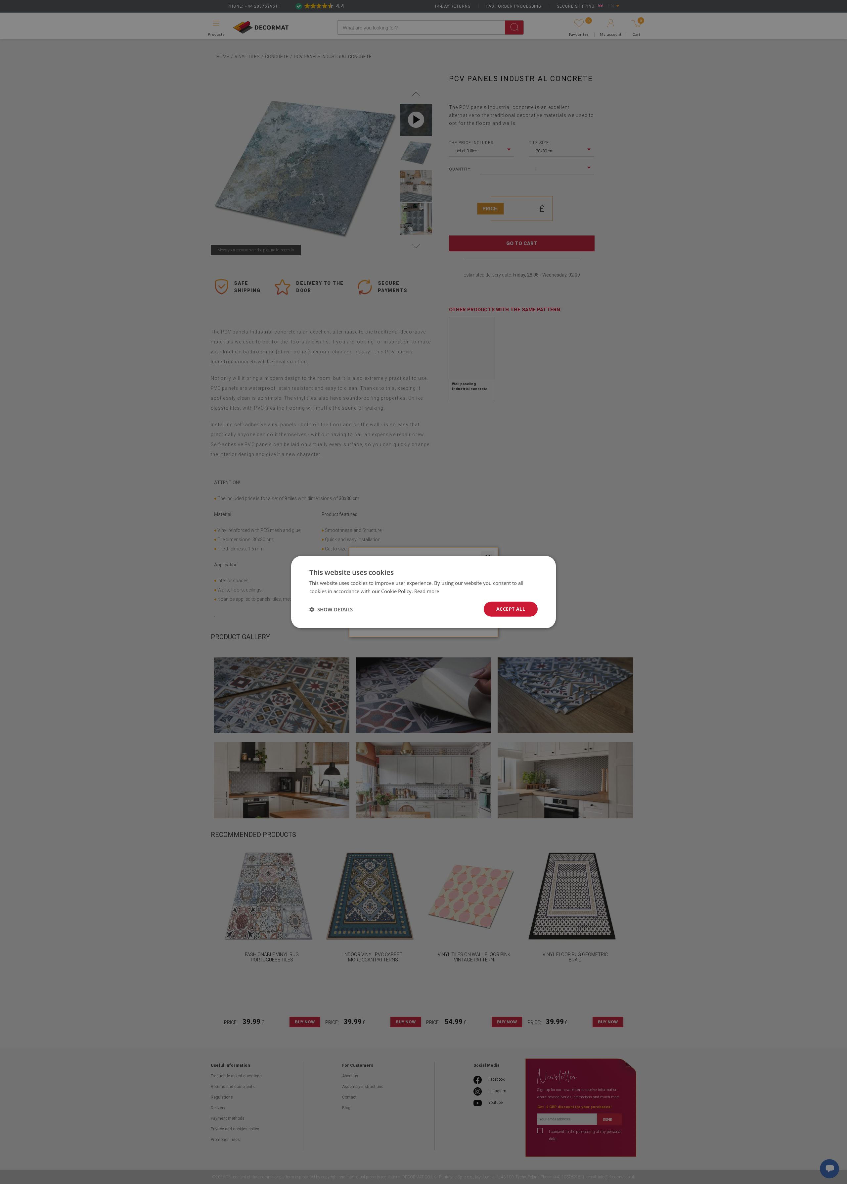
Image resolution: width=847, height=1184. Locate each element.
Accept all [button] (510, 609)
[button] (331, 609)
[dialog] (423, 592)
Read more (426, 591)
